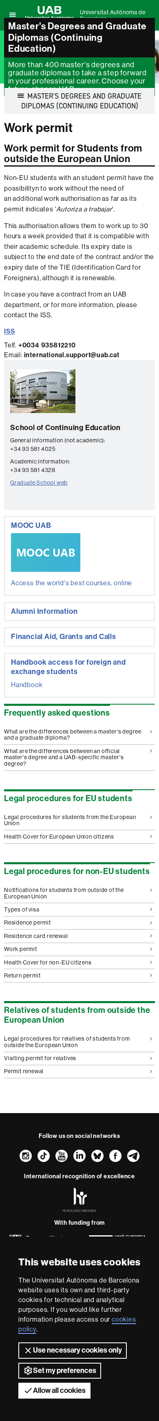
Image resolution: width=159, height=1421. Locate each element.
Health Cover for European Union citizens (59, 836)
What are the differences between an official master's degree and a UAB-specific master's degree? (64, 757)
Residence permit (27, 922)
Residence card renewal (36, 936)
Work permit (20, 949)
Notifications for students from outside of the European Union (64, 893)
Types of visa (21, 909)
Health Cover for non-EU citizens (48, 962)
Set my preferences (64, 1370)
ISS (9, 331)
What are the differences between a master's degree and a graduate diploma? (72, 734)
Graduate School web (39, 482)
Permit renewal (24, 1071)
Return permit (22, 975)
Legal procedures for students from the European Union (70, 820)
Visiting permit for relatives (40, 1058)
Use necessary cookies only (77, 1350)
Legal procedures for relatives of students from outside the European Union (67, 1041)
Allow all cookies (59, 1390)
